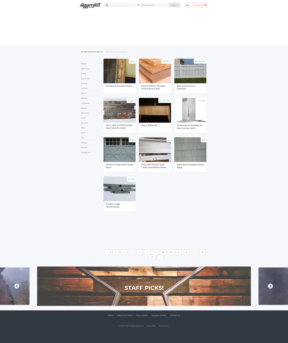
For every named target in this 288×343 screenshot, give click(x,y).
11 (179, 252)
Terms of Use (151, 326)
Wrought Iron (85, 152)
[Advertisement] (144, 28)
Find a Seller (142, 315)
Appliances (85, 68)
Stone (83, 133)
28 (202, 252)
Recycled (84, 123)
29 (152, 257)
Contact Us (175, 315)
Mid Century (85, 113)
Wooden (84, 147)
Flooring (84, 83)
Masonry (84, 108)
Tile (82, 138)
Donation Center (158, 315)
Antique (84, 63)
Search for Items (125, 315)
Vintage (84, 142)
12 (187, 252)
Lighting (84, 98)
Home (111, 315)
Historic (83, 93)
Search (174, 5)
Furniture (84, 88)
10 (171, 252)
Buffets (83, 73)
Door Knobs (85, 78)
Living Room (85, 103)
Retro (83, 128)
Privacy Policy (163, 326)
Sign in (187, 5)
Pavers (83, 118)
